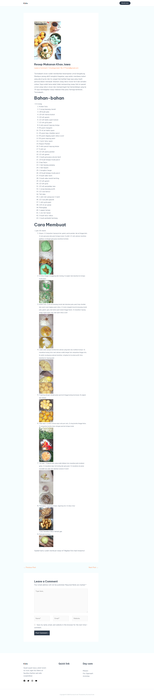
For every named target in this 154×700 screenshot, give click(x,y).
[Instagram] (32, 681)
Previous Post (30, 567)
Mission (85, 671)
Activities (86, 676)
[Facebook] (24, 681)
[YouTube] (36, 681)
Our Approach (88, 673)
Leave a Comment (40, 68)
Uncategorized (54, 68)
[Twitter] (28, 681)
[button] (124, 3)
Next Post (93, 567)
